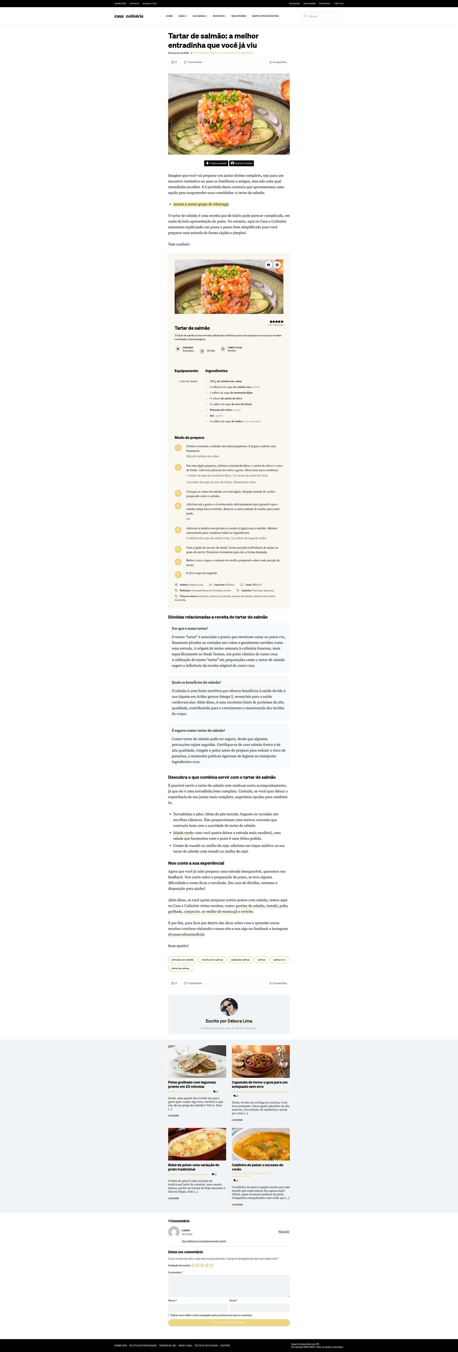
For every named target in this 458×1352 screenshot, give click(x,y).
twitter (339, 3)
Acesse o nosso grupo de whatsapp (201, 204)
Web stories (239, 16)
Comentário (175, 1272)
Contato (134, 3)
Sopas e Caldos (241, 1176)
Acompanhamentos (244, 1091)
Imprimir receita (243, 163)
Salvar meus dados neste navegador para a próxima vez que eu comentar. (211, 1315)
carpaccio (192, 911)
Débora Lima (240, 1020)
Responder (284, 1231)
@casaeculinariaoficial (186, 934)
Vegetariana (279, 1091)
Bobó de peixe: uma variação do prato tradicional (193, 1167)
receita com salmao (212, 959)
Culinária (199, 16)
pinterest (325, 3)
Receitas (218, 16)
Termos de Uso (167, 1345)
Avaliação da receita (179, 1265)
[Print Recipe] (268, 264)
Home (169, 16)
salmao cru (279, 959)
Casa (182, 16)
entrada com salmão (182, 959)
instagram (309, 3)
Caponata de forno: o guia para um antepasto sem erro (260, 1084)
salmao (261, 959)
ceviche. (247, 911)
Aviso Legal (186, 1345)
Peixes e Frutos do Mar (224, 53)
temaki (271, 906)
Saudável (205, 1091)
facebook (294, 3)
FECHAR (447, 1332)
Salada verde (183, 833)
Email (233, 1300)
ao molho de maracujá (219, 911)
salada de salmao (240, 959)
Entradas (201, 53)
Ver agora (408, 1345)
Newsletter (150, 3)
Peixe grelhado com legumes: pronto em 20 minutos (192, 1084)
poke (283, 906)
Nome (172, 1300)
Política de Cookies (206, 1345)
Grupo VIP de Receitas (265, 16)
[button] (277, 264)
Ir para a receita (218, 163)
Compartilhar (280, 62)
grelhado (175, 911)
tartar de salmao (180, 968)
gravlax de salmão (250, 906)
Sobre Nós (120, 3)
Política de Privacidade (143, 1345)
